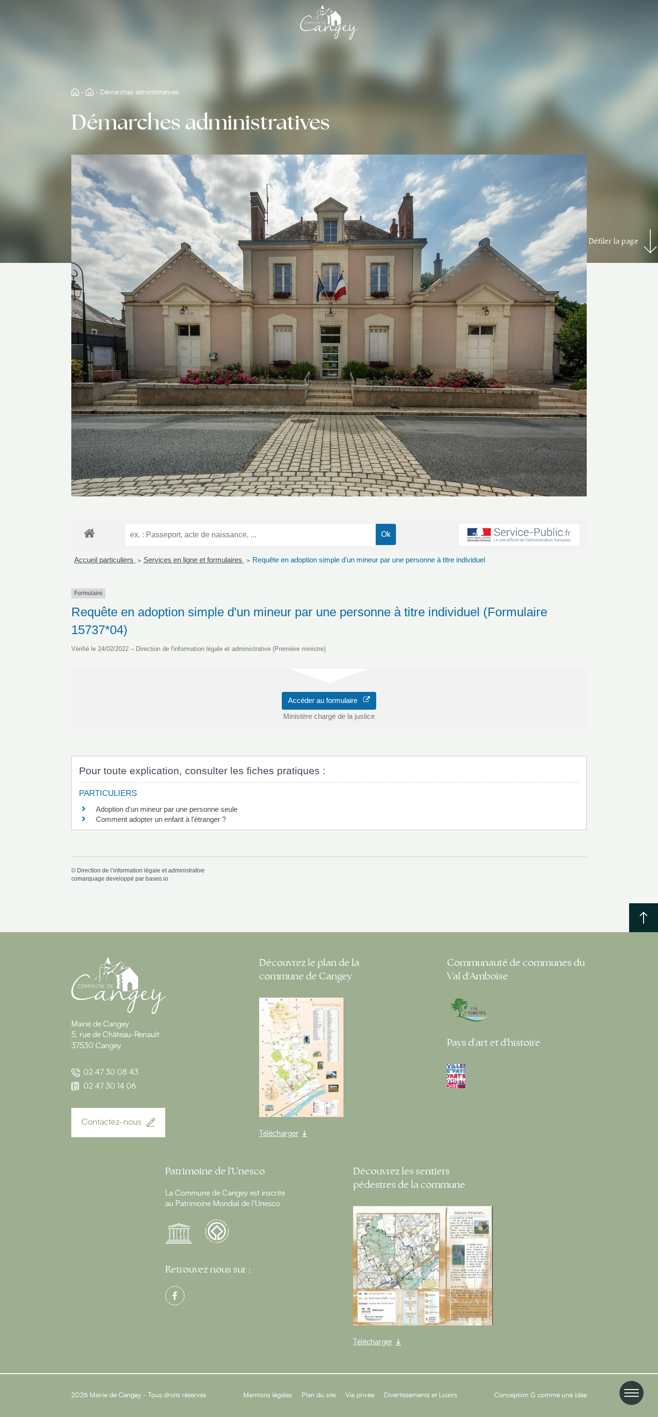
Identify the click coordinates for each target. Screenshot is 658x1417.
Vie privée (359, 1395)
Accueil (75, 92)
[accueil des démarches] (89, 533)
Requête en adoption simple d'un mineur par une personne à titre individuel (368, 560)
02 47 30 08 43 (110, 1072)
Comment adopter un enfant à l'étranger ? (161, 819)
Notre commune (89, 92)
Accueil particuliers (104, 560)
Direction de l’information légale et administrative (141, 870)
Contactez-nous (111, 1122)
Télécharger (279, 1133)
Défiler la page (614, 241)
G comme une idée (558, 1395)
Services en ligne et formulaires (194, 560)
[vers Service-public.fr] (519, 535)
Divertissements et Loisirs (420, 1395)
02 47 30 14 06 (109, 1086)
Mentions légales (267, 1395)
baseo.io (156, 878)
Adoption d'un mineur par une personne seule (166, 809)
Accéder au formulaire (325, 700)
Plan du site (319, 1395)
